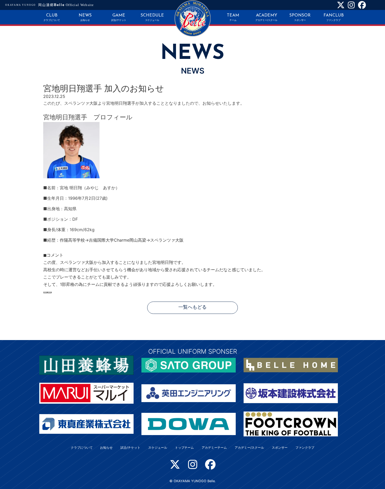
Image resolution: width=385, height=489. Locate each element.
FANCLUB (333, 17)
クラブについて (82, 447)
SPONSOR (300, 17)
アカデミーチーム (214, 447)
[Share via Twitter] (49, 292)
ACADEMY (266, 17)
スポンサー (280, 447)
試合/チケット (130, 447)
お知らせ (106, 447)
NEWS (85, 17)
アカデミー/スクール (249, 447)
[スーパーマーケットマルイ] (86, 392)
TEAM (233, 17)
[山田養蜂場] (86, 364)
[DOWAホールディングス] (188, 423)
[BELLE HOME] (291, 364)
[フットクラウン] (291, 423)
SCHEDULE (152, 17)
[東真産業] (86, 423)
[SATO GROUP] (188, 364)
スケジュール (157, 447)
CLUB (51, 17)
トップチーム (184, 447)
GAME (118, 17)
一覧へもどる (192, 307)
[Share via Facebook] (45, 292)
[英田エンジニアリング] (188, 392)
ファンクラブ (304, 447)
